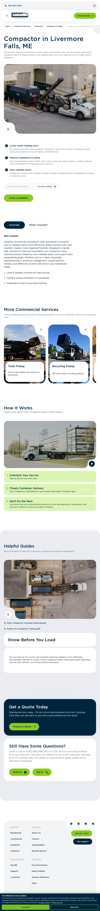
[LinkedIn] (71, 824)
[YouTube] (93, 824)
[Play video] (92, 464)
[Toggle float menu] (96, 29)
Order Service (83, 16)
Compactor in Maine (55, 26)
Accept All (25, 907)
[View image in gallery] (8, 129)
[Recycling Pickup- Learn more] (69, 354)
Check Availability (18, 198)
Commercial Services (22, 26)
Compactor (38, 26)
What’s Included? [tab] (38, 225)
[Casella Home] (20, 16)
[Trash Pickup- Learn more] (25, 354)
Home (7, 26)
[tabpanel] (50, 259)
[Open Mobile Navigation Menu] (7, 16)
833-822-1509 (14, 6)
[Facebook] (86, 824)
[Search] (94, 6)
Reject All (74, 907)
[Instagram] (79, 824)
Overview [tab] (14, 225)
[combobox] (20, 186)
